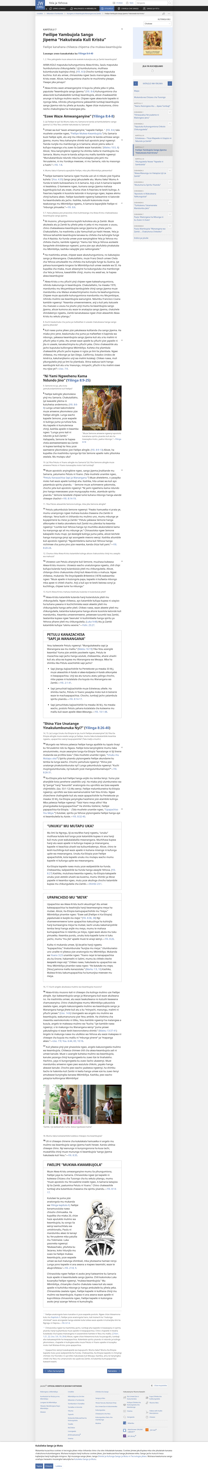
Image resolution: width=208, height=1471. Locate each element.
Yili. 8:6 (71, 207)
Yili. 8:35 (72, 1155)
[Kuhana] (164, 13)
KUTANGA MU (164, 19)
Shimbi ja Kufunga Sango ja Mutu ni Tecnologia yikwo (122, 1456)
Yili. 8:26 (109, 939)
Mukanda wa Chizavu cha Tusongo (150, 97)
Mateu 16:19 (85, 649)
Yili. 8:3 (80, 71)
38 (93, 918)
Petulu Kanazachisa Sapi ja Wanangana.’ (66, 477)
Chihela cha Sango (102, 1392)
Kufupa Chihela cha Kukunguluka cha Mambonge (132, 1405)
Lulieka (58, 1466)
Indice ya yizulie (141, 238)
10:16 (80, 1041)
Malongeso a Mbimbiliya (49, 1392)
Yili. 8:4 (90, 91)
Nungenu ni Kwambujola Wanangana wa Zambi (84, 13)
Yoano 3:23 (57, 955)
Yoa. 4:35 (57, 179)
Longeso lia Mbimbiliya (48, 1402)
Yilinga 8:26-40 (97, 727)
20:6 (64, 1336)
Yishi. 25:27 (88, 625)
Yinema (70, 1438)
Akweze (43, 1412)
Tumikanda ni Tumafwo (76, 1404)
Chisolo (48, 1466)
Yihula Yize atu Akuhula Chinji (105, 1403)
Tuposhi (71, 1414)
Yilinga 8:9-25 (78, 380)
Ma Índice (71, 1428)
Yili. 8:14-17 (76, 699)
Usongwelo (72, 1431)
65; (75, 1041)
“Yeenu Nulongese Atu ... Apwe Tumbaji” (152, 104)
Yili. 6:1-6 (66, 1323)
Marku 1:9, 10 (93, 969)
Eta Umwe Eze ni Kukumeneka (106, 1406)
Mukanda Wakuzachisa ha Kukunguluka (77, 1419)
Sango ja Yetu (100, 1398)
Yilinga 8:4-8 (103, 116)
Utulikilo (40, 13)
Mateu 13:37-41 (107, 1030)
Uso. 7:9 (63, 368)
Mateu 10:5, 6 (111, 147)
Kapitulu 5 (55, 1317)
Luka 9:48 (92, 621)
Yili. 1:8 (58, 164)
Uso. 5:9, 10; (56, 1336)
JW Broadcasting (74, 1435)
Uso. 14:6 (65, 1013)
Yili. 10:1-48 (101, 711)
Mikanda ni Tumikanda (55, 13)
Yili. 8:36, (87, 918)
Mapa (136, 91)
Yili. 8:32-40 (79, 816)
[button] (83, 8)
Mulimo (98, 1423)
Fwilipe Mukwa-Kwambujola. (86, 133)
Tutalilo (70, 1424)
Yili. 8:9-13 (96, 449)
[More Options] (169, 13)
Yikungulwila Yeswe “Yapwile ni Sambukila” (149, 162)
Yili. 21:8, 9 (70, 1268)
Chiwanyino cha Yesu (102, 1414)
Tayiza (39, 1466)
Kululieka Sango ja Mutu (85, 1459)
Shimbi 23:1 (95, 883)
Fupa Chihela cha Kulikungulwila (154, 1397)
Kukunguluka (100, 1410)
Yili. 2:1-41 (65, 682)
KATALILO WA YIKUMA (153, 83)
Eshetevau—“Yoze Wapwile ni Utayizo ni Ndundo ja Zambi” (153, 138)
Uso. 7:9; (57, 1041)
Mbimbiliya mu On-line (76, 1396)
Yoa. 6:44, (67, 1041)
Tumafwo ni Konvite (75, 1407)
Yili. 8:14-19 (69, 498)
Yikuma (70, 1411)
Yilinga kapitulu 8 (60, 1205)
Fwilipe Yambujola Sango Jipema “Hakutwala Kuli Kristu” (151, 150)
